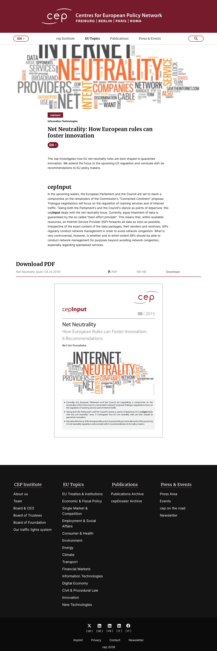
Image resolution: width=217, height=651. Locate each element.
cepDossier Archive (126, 501)
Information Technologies (82, 576)
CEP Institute (28, 484)
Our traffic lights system (32, 530)
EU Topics (92, 38)
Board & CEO (23, 508)
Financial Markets (76, 569)
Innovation (70, 597)
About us (20, 494)
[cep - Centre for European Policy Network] (108, 16)
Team (17, 501)
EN (51, 145)
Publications (119, 38)
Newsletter (168, 515)
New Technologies (77, 605)
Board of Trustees (27, 515)
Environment (72, 540)
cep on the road (172, 508)
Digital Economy (75, 583)
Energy (67, 548)
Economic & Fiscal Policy (82, 501)
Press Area (168, 494)
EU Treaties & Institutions (82, 494)
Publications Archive (127, 494)
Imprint (78, 640)
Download (173, 271)
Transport (70, 562)
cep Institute (65, 38)
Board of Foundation (29, 522)
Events (165, 501)
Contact (115, 640)
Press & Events (150, 38)
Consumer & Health (77, 533)
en (19, 39)
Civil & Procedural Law (80, 590)
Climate (68, 555)
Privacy (96, 640)
